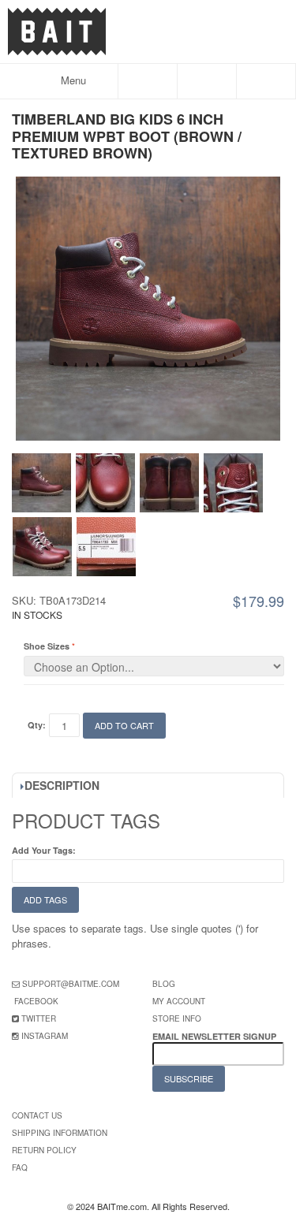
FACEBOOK (36, 1001)
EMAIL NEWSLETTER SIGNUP (215, 1036)
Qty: (37, 725)
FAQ (20, 1167)
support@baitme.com (70, 983)
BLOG (163, 983)
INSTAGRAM (44, 1035)
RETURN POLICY (44, 1150)
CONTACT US (37, 1115)
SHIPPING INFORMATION (59, 1132)
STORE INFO (176, 1018)
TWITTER (38, 1018)
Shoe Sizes (46, 646)
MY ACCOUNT (178, 1001)
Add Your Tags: (44, 850)
